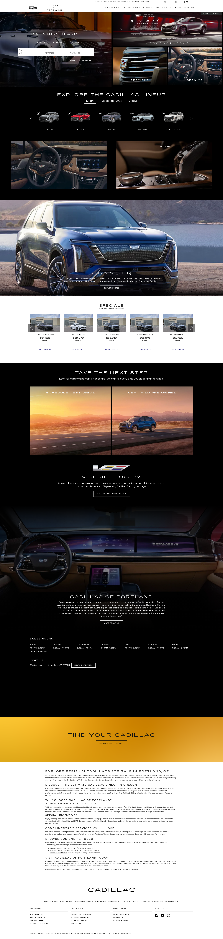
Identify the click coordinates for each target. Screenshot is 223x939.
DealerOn (49, 899)
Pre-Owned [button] (134, 8)
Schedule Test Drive (40, 890)
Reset (73, 44)
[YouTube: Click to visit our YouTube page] (164, 881)
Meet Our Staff (121, 886)
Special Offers (37, 886)
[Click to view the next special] (191, 305)
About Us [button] (189, 8)
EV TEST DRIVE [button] (112, 8)
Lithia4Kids (113, 867)
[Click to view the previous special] (31, 305)
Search (86, 44)
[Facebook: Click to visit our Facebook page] (157, 881)
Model (72, 33)
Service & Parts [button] (151, 8)
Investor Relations (54, 867)
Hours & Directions (83, 631)
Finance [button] (178, 8)
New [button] (124, 8)
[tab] (39, 26)
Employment (101, 867)
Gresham (158, 773)
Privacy (70, 867)
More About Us (111, 589)
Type (21, 33)
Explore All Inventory (111, 709)
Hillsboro (150, 773)
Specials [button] (166, 8)
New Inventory (37, 880)
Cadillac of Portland (130, 835)
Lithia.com (126, 867)
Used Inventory (37, 883)
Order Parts (77, 890)
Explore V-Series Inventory (111, 460)
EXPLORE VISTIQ (111, 254)
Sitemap (57, 899)
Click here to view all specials (111, 275)
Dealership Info (121, 880)
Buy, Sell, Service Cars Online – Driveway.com (156, 867)
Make (47, 33)
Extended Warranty (81, 883)
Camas (166, 773)
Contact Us (119, 883)
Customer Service (84, 867)
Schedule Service (80, 886)
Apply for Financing (81, 880)
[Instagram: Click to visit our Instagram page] (169, 881)
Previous (31, 84)
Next (191, 84)
